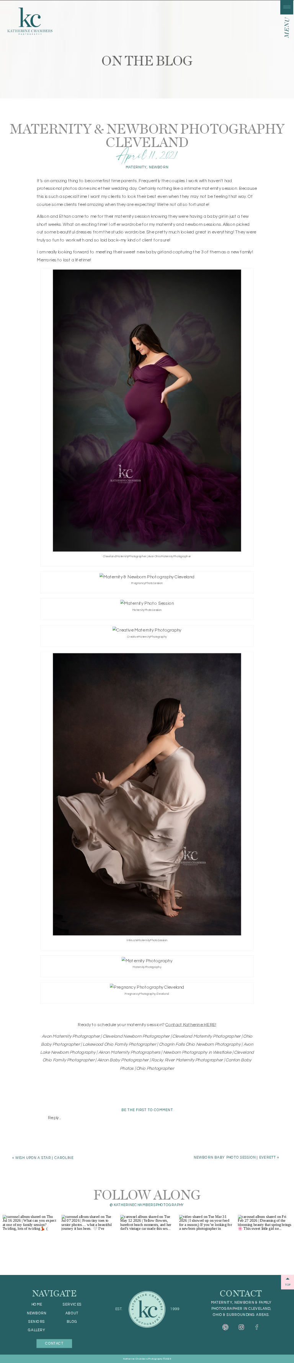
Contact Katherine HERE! (190, 1024)
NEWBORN (159, 167)
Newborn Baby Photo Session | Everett (234, 1157)
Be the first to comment (147, 1110)
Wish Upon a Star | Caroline (44, 1158)
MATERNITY (136, 167)
